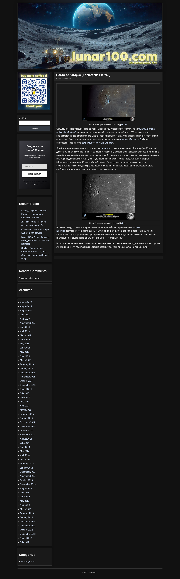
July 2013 (24, 492)
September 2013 (28, 484)
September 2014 (28, 434)
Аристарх (106, 148)
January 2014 (26, 468)
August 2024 (26, 306)
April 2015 (25, 406)
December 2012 (27, 521)
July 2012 (24, 542)
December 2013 (27, 472)
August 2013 (26, 488)
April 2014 (25, 455)
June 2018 (25, 339)
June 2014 (25, 447)
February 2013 (27, 513)
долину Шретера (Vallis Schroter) (97, 143)
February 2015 (27, 414)
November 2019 (27, 323)
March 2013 (25, 509)
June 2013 (25, 497)
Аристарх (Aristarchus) (130, 139)
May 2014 (24, 451)
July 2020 (24, 315)
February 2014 (27, 463)
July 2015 (24, 393)
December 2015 (27, 373)
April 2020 (25, 319)
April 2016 (25, 356)
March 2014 (25, 459)
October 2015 (26, 381)
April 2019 (25, 331)
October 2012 (26, 530)
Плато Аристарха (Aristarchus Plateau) (83, 75)
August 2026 (26, 302)
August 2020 (26, 310)
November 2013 (27, 476)
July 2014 (24, 443)
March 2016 (25, 360)
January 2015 (26, 418)
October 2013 (26, 480)
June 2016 (25, 348)
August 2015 (26, 389)
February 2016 (27, 364)
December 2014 (27, 422)
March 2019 (25, 335)
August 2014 (26, 439)
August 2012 (26, 538)
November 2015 (27, 377)
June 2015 (25, 397)
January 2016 (26, 368)
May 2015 (24, 401)
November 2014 (27, 426)
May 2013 (24, 501)
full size (124, 125)
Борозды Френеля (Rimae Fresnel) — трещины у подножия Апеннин (34, 214)
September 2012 (28, 534)
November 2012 (27, 526)
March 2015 (25, 410)
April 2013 (25, 505)
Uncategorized (28, 561)
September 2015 (28, 385)
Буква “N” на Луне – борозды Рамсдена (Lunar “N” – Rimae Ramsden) (35, 240)
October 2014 (26, 430)
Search (22, 118)
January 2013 (26, 517)
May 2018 (24, 344)
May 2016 (24, 352)
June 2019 (25, 327)
